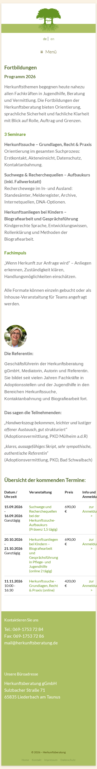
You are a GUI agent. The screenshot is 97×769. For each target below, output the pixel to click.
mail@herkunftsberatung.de (31, 642)
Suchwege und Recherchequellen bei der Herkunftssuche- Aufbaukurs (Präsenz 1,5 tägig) (43, 517)
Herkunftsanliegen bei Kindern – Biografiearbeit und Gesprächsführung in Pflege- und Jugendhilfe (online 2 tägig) (43, 555)
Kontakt (36, 760)
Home (25, 760)
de (45, 39)
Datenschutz (68, 760)
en (52, 39)
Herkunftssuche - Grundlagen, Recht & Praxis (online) (43, 585)
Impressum (51, 760)
